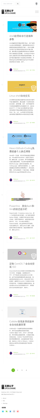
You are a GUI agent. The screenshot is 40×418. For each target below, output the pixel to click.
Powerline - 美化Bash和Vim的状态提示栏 (21, 207)
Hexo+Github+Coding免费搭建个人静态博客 (21, 150)
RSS (4, 401)
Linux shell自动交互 (19, 95)
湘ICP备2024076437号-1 (7, 394)
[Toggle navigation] (37, 11)
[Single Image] (22, 26)
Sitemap (5, 403)
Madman (15, 69)
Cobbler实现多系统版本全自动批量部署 (21, 323)
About (4, 398)
